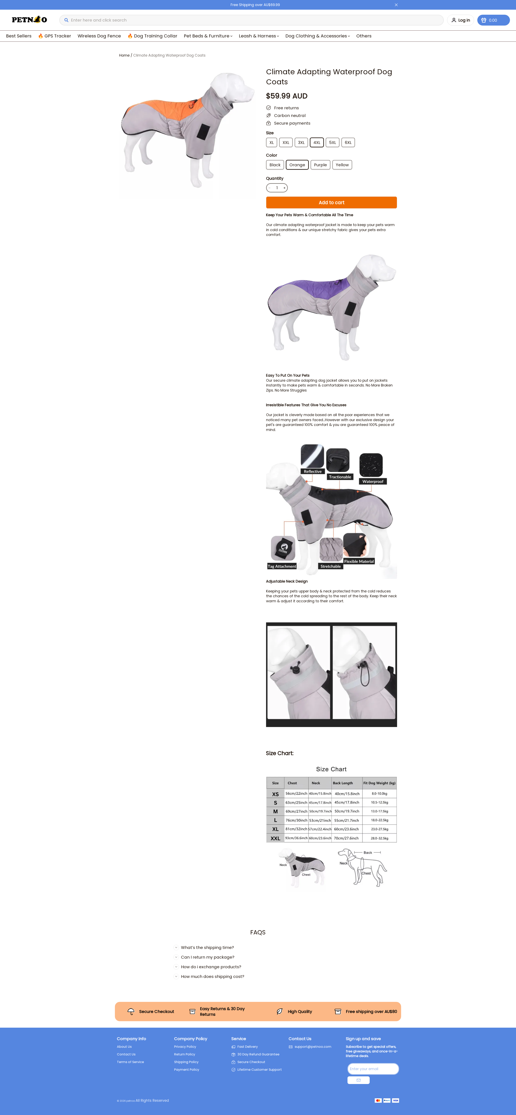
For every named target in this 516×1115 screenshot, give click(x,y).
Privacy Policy (185, 1047)
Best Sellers (18, 36)
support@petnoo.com (313, 1047)
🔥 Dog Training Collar (152, 36)
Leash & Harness (257, 36)
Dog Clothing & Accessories (316, 36)
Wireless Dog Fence (99, 36)
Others (363, 36)
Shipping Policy (186, 1062)
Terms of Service (130, 1062)
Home (124, 55)
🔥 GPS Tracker (54, 36)
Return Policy (184, 1054)
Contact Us (126, 1054)
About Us (124, 1047)
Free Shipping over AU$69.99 (255, 4)
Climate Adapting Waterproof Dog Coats (169, 55)
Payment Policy (186, 1069)
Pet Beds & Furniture (206, 36)
